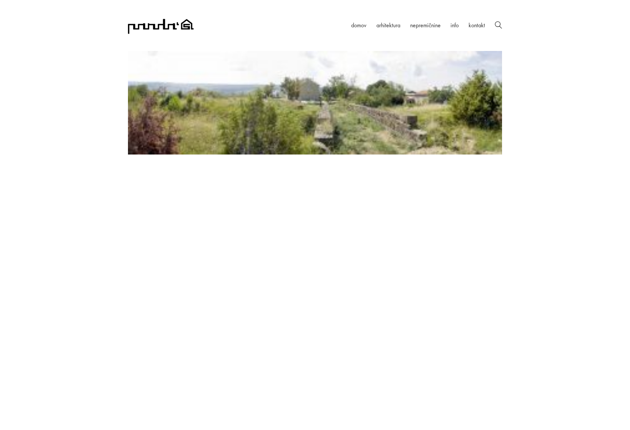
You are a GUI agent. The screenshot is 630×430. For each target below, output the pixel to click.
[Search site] (498, 26)
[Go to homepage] (161, 25)
